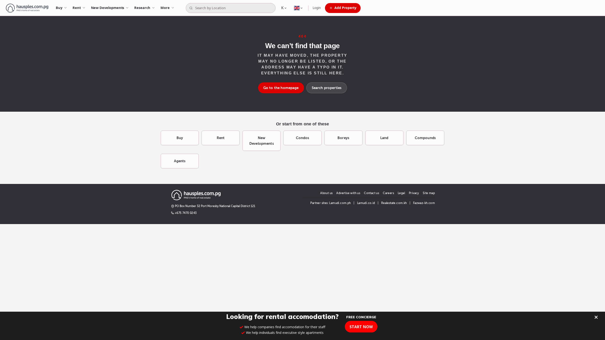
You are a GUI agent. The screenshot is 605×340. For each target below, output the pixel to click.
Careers (388, 193)
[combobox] (234, 8)
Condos (302, 138)
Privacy (414, 193)
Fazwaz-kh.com (424, 203)
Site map (429, 193)
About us (326, 193)
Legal (401, 193)
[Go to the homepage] (27, 8)
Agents (180, 161)
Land (384, 138)
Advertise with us (348, 193)
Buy (59, 7)
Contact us (371, 193)
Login (317, 8)
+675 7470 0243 (186, 213)
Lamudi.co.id (366, 203)
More (165, 7)
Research (142, 7)
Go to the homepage (281, 88)
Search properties (327, 88)
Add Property (345, 7)
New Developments (107, 7)
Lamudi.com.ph (340, 203)
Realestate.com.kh (394, 203)
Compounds (425, 138)
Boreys (343, 138)
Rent (77, 7)
